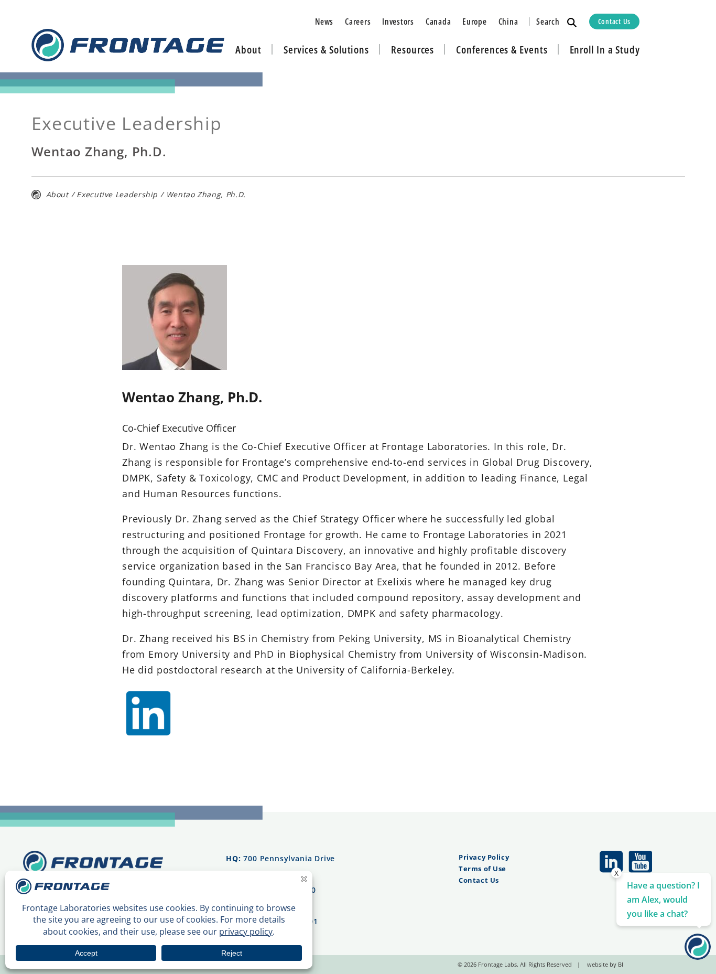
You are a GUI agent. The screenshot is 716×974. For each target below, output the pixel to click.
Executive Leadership (117, 194)
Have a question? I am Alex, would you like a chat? (663, 899)
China (508, 21)
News (324, 21)
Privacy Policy (484, 857)
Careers (358, 21)
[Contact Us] (698, 956)
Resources (412, 49)
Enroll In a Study (605, 49)
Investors (398, 21)
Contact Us (614, 21)
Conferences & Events (501, 49)
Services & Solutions (326, 49)
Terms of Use (482, 868)
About (248, 49)
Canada (438, 21)
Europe (474, 21)
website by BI (605, 964)
